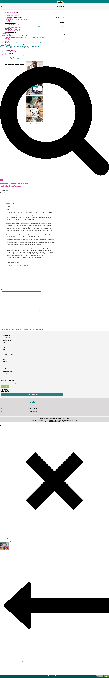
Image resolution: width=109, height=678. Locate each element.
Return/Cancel (5, 368)
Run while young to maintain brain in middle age (18, 265)
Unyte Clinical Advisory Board (20, 42)
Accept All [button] (106, 676)
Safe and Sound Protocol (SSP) (11, 12)
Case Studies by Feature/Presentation (33, 31)
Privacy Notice (33, 408)
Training (62, 26)
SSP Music (48, 26)
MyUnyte (43, 26)
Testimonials (57, 26)
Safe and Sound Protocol (8, 352)
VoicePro (6, 32)
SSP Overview (10, 14)
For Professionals (6, 335)
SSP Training (9, 21)
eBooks (34, 37)
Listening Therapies (60, 6)
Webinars (30, 37)
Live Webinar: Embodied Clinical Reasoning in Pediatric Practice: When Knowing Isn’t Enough (21, 310)
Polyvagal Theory (8, 39)
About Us (4, 364)
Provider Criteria (40, 42)
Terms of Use (34, 409)
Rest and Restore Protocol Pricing (13, 24)
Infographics (39, 37)
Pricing (66, 26)
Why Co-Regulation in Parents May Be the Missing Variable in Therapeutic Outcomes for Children (21, 291)
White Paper (43, 31)
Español (4, 347)
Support (20, 51)
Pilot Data (9, 26)
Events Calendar (8, 48)
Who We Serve (5, 33)
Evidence (52, 26)
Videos (43, 37)
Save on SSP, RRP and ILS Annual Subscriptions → (17, 19)
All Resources (7, 44)
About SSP (38, 26)
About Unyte (61, 28)
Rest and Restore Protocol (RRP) (11, 23)
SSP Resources (8, 47)
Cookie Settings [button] (99, 676)
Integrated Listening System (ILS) (11, 29)
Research (17, 31)
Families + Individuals (6, 51)
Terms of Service (33, 411)
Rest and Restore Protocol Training (14, 27)
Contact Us (5, 373)
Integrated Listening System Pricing (14, 30)
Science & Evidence (60, 17)
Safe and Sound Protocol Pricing (13, 15)
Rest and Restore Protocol (8, 356)
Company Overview (10, 42)
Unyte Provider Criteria (7, 375)
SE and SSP (19, 46)
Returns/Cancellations (14, 51)
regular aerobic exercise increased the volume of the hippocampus (32, 215)
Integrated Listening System (8, 354)
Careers (4, 378)
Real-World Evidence (11, 31)
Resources (62, 22)
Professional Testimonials (10, 50)
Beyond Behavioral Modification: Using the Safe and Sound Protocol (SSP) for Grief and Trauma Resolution (23, 329)
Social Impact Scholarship (31, 42)
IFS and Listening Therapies (34, 46)
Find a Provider (25, 51)
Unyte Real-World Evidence (10, 36)
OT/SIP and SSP (25, 46)
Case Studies (22, 31)
